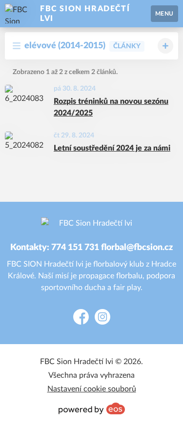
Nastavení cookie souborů (91, 389)
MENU (164, 14)
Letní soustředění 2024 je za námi (112, 148)
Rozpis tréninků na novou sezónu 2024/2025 (111, 107)
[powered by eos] (92, 408)
